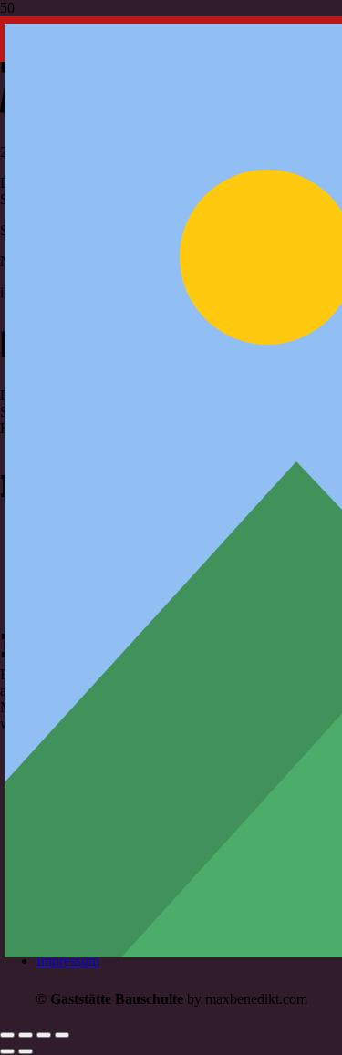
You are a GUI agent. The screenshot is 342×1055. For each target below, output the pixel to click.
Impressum (67, 960)
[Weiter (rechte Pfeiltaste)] (25, 1051)
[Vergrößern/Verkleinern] (7, 1035)
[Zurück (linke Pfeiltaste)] (7, 1051)
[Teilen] (43, 1035)
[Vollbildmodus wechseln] (25, 1035)
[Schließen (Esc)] (62, 1035)
